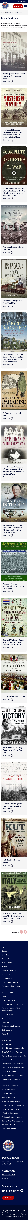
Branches (5, 955)
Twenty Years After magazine (12, 1121)
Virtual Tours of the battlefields (13, 1067)
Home (3, 13)
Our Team (5, 1022)
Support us (6, 974)
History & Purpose (8, 1000)
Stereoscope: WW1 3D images (12, 1075)
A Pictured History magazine (12, 1117)
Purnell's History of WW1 (11, 1109)
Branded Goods (7, 1014)
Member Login (7, 963)
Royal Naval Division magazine (13, 1105)
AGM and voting (7, 1018)
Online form (6, 1178)
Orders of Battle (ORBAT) (11, 1079)
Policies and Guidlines (10, 982)
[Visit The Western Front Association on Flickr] (22, 1191)
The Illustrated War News (11, 1101)
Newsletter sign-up (9, 970)
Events (4, 951)
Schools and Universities (11, 1026)
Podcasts (5, 1034)
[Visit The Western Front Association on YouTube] (4, 1191)
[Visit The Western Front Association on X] (7, 1191)
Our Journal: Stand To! (10, 1086)
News (4, 996)
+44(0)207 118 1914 (8, 1175)
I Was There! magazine (10, 1113)
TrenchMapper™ (8, 1044)
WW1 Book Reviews (9, 1128)
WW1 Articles (6, 1040)
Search (4, 966)
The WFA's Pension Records (12, 1052)
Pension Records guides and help (14, 1056)
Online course (7, 1030)
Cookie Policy (7, 978)
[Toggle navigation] (25, 6)
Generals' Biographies (10, 1071)
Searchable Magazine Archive (12, 1060)
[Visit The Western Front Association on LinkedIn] (11, 1191)
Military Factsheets (9, 1125)
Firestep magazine (8, 1097)
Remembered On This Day (11, 986)
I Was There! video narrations (12, 1064)
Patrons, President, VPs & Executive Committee (11, 1009)
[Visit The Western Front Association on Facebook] (15, 1191)
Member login (22, 1)
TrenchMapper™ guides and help (13, 1048)
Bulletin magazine (8, 1089)
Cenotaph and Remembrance (12, 1004)
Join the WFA (18, 6)
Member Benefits (8, 959)
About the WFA (7, 992)
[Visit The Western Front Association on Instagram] (18, 1191)
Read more (6, 81)
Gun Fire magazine (8, 1093)
